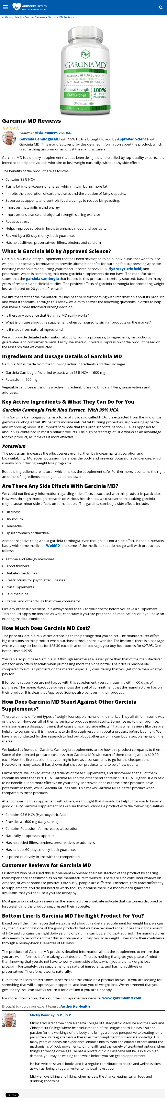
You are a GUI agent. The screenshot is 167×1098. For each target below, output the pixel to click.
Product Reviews (35, 17)
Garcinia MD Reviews (61, 17)
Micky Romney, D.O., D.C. (52, 133)
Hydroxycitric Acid (125, 268)
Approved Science (133, 139)
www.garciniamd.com (121, 998)
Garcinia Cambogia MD (39, 139)
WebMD (53, 545)
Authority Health (12, 17)
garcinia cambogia (42, 278)
